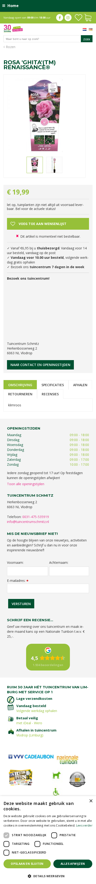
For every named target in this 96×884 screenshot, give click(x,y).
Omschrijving (20, 385)
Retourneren (20, 394)
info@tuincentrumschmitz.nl (28, 521)
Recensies (50, 394)
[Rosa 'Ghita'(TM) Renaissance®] (44, 116)
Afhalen (80, 385)
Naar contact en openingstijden (40, 364)
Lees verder (84, 825)
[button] (48, 876)
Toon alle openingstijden (25, 484)
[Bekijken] (88, 17)
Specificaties (52, 385)
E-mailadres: (17, 580)
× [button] (91, 801)
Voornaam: (15, 562)
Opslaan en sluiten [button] (27, 864)
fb (59, 17)
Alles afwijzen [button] (73, 864)
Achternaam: (58, 562)
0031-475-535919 (35, 516)
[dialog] (48, 840)
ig (68, 17)
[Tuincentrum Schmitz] (13, 28)
